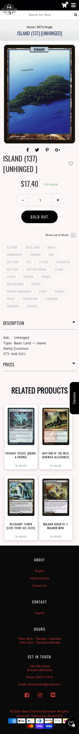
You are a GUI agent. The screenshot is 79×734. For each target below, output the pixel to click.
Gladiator (63, 262)
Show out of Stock (57, 235)
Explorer (13, 262)
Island (59, 269)
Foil (28, 262)
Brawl (51, 247)
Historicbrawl (36, 269)
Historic (13, 269)
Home (31, 27)
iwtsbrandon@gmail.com (43, 684)
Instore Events (39, 578)
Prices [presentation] (8, 364)
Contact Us (39, 585)
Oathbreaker (15, 284)
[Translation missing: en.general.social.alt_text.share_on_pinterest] (48, 149)
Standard (51, 298)
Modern (28, 276)
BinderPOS (55, 716)
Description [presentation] (13, 323)
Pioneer (60, 291)
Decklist (74, 398)
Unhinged (13, 306)
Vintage (32, 306)
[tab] (39, 325)
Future (43, 262)
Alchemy (12, 247)
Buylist (39, 571)
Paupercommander (19, 291)
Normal (46, 276)
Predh (11, 298)
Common (35, 254)
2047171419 (44, 677)
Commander (14, 254)
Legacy (11, 276)
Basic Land (32, 247)
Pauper (36, 284)
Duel (51, 254)
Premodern (30, 298)
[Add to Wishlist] (71, 164)
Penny (43, 291)
